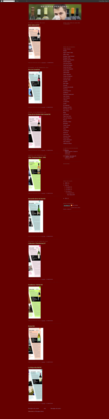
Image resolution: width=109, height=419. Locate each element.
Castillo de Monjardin (68, 69)
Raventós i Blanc (67, 121)
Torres (64, 129)
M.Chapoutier (66, 105)
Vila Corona (66, 134)
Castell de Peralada (67, 65)
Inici (45, 408)
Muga (64, 112)
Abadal (64, 50)
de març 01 (70, 193)
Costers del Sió (66, 78)
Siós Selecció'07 (33, 25)
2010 (66, 185)
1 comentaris (50, 62)
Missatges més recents (33, 408)
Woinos (67, 150)
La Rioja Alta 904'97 (34, 367)
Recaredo (65, 123)
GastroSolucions (67, 90)
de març (68, 191)
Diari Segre (65, 83)
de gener (68, 187)
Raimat (65, 119)
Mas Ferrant (66, 110)
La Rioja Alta (66, 101)
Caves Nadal (66, 70)
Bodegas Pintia (66, 58)
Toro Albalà (65, 127)
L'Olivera (65, 99)
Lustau (64, 103)
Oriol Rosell (66, 114)
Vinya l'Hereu (66, 138)
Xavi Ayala (75, 205)
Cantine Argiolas (67, 61)
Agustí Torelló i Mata (68, 52)
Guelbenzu (65, 92)
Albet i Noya (66, 54)
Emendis (65, 85)
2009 (66, 183)
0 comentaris (49, 107)
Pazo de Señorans (67, 118)
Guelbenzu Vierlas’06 (35, 285)
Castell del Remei (67, 67)
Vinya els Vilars (67, 136)
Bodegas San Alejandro (68, 59)
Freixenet (65, 89)
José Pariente (66, 98)
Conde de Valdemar (67, 76)
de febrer (68, 189)
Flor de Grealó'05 (34, 69)
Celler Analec (66, 72)
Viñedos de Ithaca (67, 143)
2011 (66, 198)
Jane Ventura (66, 96)
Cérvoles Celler (66, 79)
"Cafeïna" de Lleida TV (70, 156)
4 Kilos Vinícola (67, 49)
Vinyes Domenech (67, 139)
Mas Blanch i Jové (67, 109)
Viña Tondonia (66, 141)
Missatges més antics (56, 408)
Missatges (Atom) (39, 411)
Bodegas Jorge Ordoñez (68, 56)
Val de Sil (65, 132)
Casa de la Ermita (67, 63)
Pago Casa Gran (67, 116)
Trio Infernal (66, 130)
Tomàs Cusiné (66, 125)
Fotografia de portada (68, 87)
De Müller (65, 81)
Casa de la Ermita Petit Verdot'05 (39, 114)
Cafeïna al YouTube (69, 157)
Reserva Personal (55, 6)
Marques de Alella (67, 107)
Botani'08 (31, 326)
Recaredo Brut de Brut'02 (36, 199)
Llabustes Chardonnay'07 (37, 243)
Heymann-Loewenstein (68, 94)
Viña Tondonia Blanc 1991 (37, 157)
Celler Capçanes (67, 74)
